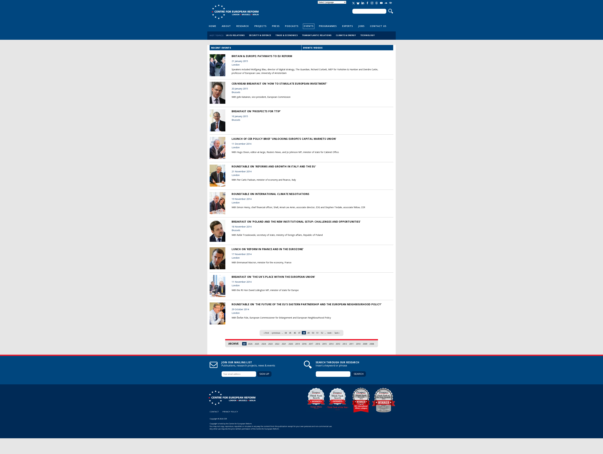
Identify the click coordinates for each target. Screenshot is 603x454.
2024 (263, 344)
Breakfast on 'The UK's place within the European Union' (273, 277)
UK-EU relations (235, 35)
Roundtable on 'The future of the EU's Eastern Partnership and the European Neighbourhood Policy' (307, 304)
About (226, 26)
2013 (338, 344)
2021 (284, 344)
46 (295, 333)
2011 (351, 344)
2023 (270, 344)
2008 (371, 344)
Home (212, 26)
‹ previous (275, 333)
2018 (304, 344)
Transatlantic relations (316, 35)
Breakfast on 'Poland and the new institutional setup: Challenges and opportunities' (296, 221)
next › (329, 333)
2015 (324, 344)
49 (308, 333)
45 (290, 333)
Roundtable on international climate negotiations (270, 194)
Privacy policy (230, 411)
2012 (344, 344)
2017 (311, 344)
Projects (260, 26)
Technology (367, 35)
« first (266, 333)
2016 (317, 344)
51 (317, 333)
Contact (214, 411)
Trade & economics (286, 35)
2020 (290, 344)
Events (308, 26)
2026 (250, 344)
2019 (297, 344)
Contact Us (378, 26)
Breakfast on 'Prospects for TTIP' (256, 111)
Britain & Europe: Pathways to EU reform (262, 56)
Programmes (328, 26)
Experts (347, 26)
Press (275, 26)
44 (286, 333)
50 (313, 333)
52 (322, 333)
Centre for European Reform (235, 12)
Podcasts (292, 26)
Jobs (361, 26)
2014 (331, 344)
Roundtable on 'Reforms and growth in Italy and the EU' (274, 166)
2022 (277, 344)
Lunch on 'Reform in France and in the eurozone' (268, 249)
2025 (257, 344)
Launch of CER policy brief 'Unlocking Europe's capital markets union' (284, 139)
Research (242, 26)
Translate (332, 5)
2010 (358, 344)
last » (337, 333)
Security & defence (260, 35)
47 (299, 333)
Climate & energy (346, 35)
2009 (365, 344)
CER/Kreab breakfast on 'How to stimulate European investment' (279, 83)
